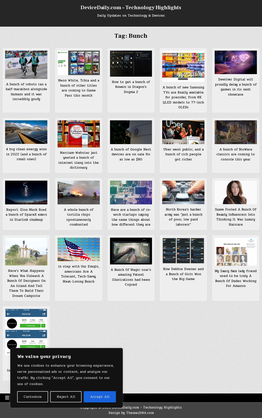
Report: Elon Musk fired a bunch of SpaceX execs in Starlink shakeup (26, 214)
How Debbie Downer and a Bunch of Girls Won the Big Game (183, 274)
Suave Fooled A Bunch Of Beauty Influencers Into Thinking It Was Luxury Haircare (235, 217)
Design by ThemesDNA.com (131, 412)
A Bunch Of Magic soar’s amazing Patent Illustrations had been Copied (131, 277)
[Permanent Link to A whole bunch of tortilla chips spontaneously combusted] (79, 192)
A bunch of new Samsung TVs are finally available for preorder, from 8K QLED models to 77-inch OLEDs (183, 97)
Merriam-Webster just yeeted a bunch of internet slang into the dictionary (78, 160)
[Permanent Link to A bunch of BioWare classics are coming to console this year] (236, 132)
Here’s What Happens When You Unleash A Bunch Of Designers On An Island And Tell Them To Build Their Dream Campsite (26, 283)
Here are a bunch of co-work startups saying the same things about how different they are (131, 217)
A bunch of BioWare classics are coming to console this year (235, 154)
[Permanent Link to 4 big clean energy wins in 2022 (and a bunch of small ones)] (26, 132)
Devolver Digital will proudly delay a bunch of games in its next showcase (236, 87)
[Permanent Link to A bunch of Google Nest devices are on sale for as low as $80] (131, 132)
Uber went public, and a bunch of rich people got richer (183, 154)
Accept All (100, 396)
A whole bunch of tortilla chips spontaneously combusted (78, 217)
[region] (66, 378)
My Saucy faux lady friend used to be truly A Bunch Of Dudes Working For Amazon (236, 279)
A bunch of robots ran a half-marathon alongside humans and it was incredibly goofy (26, 92)
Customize (33, 396)
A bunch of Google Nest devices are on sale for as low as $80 (131, 154)
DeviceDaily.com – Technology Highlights (131, 7)
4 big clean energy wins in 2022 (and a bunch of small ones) (26, 154)
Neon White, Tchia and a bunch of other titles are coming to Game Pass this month (78, 88)
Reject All (66, 396)
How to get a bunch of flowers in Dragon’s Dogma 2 (131, 87)
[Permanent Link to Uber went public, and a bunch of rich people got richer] (183, 132)
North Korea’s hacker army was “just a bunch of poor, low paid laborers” (183, 217)
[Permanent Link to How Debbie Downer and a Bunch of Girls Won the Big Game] (183, 251)
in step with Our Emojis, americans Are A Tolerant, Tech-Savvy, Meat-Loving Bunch (78, 274)
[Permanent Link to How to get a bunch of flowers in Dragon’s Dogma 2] (131, 64)
